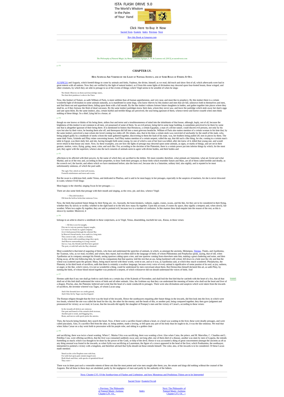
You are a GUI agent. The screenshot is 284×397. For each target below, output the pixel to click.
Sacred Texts (127, 32)
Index (145, 32)
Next (160, 32)
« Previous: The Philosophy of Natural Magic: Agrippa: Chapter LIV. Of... (111, 391)
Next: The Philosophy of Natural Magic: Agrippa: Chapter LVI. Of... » (174, 391)
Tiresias (197, 251)
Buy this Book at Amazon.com (142, 37)
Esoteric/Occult (149, 381)
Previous (153, 32)
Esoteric (137, 32)
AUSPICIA (62, 82)
